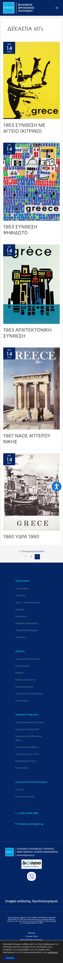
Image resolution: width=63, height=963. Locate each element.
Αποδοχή (10, 958)
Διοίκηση (19, 609)
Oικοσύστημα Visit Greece (29, 693)
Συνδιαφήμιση (22, 665)
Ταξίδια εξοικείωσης (25, 679)
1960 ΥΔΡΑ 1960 (21, 536)
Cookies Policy (31, 936)
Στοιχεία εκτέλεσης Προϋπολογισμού (31, 901)
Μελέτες (19, 789)
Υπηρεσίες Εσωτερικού (26, 623)
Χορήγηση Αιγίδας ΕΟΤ (27, 729)
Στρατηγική (21, 616)
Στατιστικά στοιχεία (25, 796)
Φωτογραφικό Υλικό (25, 760)
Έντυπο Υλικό (22, 767)
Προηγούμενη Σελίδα (31, 551)
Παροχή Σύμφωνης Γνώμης (29, 722)
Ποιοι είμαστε (22, 588)
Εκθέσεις (19, 672)
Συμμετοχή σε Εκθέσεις (26, 746)
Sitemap (31, 933)
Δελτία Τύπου (22, 700)
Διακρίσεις (20, 637)
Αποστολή (20, 595)
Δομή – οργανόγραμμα (27, 602)
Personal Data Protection (31, 939)
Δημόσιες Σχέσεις (24, 686)
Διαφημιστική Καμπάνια (27, 658)
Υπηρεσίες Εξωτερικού (26, 630)
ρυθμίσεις (53, 952)
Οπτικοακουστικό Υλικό (27, 754)
